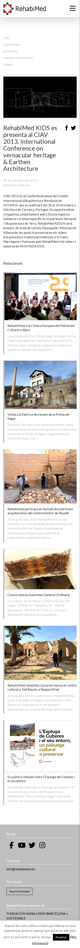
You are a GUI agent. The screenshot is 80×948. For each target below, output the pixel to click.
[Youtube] (22, 845)
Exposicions (11, 44)
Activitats (10, 51)
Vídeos (8, 64)
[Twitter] (73, 128)
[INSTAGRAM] (42, 845)
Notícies (25, 185)
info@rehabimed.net (20, 869)
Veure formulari (19, 891)
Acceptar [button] (61, 937)
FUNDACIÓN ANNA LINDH (26, 913)
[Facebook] (66, 128)
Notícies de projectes (18, 58)
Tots (6, 38)
